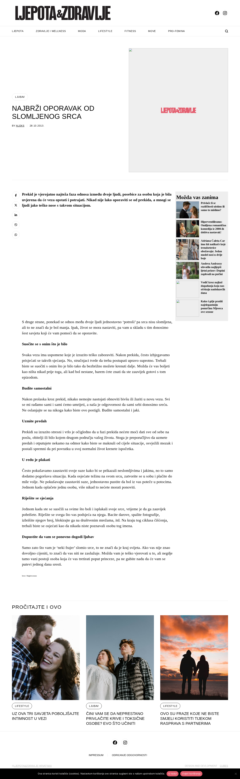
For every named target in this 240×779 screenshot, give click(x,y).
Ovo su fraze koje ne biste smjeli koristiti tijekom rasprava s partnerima (189, 718)
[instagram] (225, 13)
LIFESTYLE (22, 706)
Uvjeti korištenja (191, 773)
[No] (235, 773)
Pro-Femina (176, 31)
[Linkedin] (16, 215)
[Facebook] (16, 195)
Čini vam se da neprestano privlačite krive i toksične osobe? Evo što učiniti (115, 718)
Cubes (224, 765)
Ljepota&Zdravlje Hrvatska (33, 765)
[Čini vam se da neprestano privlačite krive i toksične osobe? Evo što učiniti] (120, 657)
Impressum (96, 755)
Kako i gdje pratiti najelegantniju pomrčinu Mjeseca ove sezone (212, 306)
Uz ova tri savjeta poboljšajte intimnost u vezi (45, 716)
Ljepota (18, 31)
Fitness (130, 31)
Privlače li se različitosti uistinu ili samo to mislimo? (213, 207)
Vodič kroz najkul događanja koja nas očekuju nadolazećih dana (213, 287)
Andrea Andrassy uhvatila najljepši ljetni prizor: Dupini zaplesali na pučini (213, 269)
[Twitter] (16, 205)
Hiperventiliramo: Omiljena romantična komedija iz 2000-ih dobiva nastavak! (213, 227)
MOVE (152, 31)
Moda (82, 31)
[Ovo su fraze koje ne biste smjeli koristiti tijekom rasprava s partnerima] (194, 657)
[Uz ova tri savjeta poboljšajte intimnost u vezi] (46, 657)
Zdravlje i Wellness (51, 31)
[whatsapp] (16, 235)
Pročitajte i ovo (36, 607)
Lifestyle (105, 31)
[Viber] (16, 225)
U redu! (172, 773)
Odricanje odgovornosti (129, 755)
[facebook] (217, 13)
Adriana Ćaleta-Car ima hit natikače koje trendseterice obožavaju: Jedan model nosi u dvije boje (213, 249)
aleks (20, 125)
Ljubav (20, 96)
